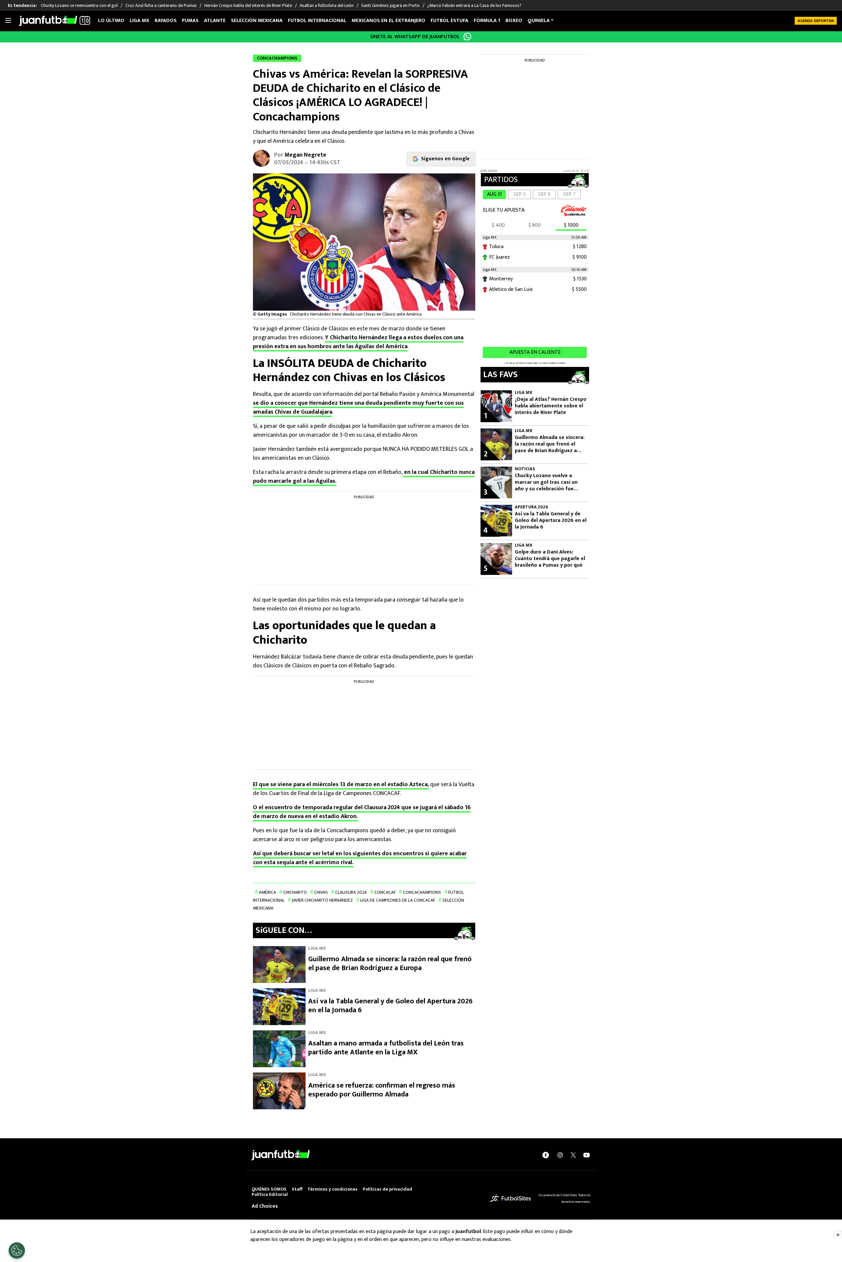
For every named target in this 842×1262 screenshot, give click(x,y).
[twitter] (573, 1155)
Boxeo (514, 20)
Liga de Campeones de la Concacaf (397, 900)
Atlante (215, 20)
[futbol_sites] (510, 1198)
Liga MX (139, 20)
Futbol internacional (317, 20)
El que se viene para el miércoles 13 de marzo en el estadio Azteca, (341, 784)
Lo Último (111, 20)
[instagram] (560, 1155)
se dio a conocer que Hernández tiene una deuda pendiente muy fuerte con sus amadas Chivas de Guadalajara (358, 407)
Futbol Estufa (449, 20)
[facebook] (546, 1155)
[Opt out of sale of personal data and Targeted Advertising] (17, 1250)
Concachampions (422, 892)
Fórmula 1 (487, 20)
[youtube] (586, 1155)
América (267, 892)
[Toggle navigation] (8, 20)
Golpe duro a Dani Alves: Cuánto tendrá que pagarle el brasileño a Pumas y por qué (550, 559)
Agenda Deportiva (816, 20)
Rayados (166, 20)
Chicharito (295, 892)
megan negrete (305, 155)
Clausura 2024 (351, 892)
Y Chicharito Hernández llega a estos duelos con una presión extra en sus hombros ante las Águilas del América (358, 342)
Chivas (321, 892)
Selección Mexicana (257, 20)
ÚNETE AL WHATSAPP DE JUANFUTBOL (415, 36)
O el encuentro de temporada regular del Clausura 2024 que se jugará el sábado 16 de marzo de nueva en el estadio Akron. (362, 812)
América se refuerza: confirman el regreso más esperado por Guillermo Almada (381, 1090)
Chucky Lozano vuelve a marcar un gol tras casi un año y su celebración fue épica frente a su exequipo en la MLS (550, 482)
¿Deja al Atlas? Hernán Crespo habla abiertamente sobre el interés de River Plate (550, 406)
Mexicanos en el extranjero (388, 20)
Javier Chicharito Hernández (322, 900)
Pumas (190, 20)
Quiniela (539, 20)
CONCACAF (385, 892)
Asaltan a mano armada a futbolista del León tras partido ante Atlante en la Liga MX (386, 1048)
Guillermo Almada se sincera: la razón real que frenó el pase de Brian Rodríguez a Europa (390, 963)
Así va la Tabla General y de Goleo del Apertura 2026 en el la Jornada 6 (390, 1006)
